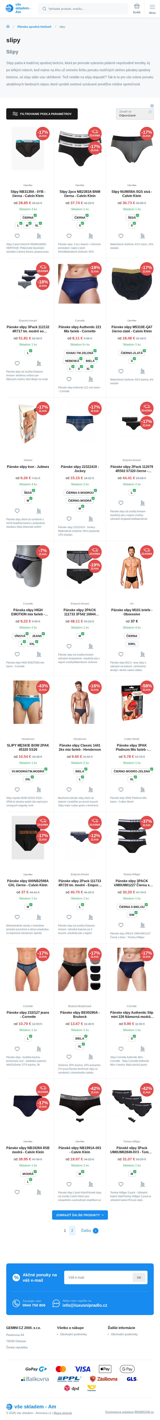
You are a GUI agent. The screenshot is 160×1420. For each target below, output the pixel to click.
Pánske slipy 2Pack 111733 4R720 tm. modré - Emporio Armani (79, 883)
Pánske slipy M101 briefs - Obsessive (131, 612)
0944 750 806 (33, 1305)
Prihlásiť (139, 1277)
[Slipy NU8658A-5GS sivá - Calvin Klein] (132, 148)
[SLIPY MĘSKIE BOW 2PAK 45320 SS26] (28, 702)
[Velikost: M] (80, 1120)
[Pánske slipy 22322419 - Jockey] (79, 423)
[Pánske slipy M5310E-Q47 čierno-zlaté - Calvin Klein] (132, 283)
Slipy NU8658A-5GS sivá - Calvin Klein (131, 194)
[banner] (19, 8)
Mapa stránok (63, 1413)
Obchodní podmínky (73, 1334)
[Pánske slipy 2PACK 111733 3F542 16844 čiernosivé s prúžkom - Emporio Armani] (79, 566)
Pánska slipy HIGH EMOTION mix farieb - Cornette (28, 612)
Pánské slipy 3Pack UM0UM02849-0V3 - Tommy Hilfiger (131, 1150)
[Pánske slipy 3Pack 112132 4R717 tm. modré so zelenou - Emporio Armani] (28, 283)
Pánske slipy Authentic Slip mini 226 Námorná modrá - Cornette (131, 1015)
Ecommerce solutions (119, 1412)
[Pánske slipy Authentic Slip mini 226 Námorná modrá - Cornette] (132, 969)
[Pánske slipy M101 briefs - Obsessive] (132, 566)
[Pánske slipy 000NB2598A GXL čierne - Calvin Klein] (28, 837)
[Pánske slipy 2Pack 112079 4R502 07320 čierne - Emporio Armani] (132, 423)
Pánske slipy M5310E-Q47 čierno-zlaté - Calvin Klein (131, 329)
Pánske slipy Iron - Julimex (28, 467)
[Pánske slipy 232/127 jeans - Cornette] (28, 969)
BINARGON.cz (144, 1412)
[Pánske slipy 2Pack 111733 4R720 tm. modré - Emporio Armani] (79, 837)
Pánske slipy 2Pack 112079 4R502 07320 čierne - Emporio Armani (131, 469)
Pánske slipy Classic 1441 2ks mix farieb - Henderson (80, 747)
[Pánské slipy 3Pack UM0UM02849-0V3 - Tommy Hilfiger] (132, 1104)
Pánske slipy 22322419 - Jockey (80, 469)
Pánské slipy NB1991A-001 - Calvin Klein (80, 1150)
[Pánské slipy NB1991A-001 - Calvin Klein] (79, 1104)
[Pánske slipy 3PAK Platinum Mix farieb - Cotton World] (132, 702)
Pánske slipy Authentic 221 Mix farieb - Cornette (80, 329)
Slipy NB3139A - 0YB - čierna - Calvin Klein (28, 194)
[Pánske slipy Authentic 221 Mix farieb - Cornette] (79, 283)
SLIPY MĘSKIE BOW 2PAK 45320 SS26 (28, 747)
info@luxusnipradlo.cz (84, 1305)
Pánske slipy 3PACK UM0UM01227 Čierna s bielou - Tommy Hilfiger (132, 883)
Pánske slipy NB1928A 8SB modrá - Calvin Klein (28, 1150)
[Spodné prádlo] (8, 26)
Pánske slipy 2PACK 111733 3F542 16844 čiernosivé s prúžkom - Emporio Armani (80, 612)
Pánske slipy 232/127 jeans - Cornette (28, 1015)
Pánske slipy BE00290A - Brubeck (80, 1015)
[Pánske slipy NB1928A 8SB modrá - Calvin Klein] (28, 1104)
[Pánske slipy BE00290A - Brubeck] (79, 969)
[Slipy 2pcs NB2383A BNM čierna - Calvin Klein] (79, 148)
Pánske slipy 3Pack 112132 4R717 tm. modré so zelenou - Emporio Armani (28, 329)
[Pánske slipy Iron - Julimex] (28, 423)
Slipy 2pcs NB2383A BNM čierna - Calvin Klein (80, 194)
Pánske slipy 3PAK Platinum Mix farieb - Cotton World (132, 748)
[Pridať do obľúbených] (17, 235)
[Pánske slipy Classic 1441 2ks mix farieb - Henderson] (79, 702)
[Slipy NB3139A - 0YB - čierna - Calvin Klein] (28, 148)
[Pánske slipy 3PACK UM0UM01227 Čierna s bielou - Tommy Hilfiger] (132, 837)
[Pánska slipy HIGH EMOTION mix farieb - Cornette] (28, 566)
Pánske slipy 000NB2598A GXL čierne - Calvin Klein (28, 883)
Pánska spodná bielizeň (34, 26)
